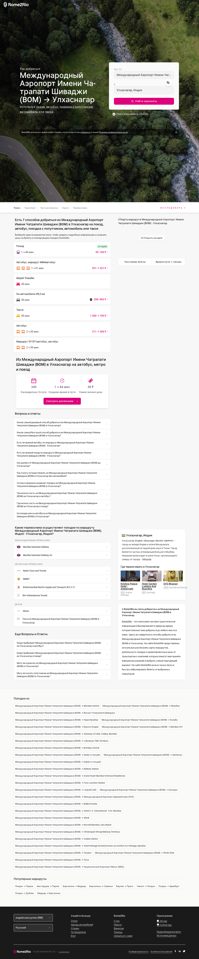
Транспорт (30, 208)
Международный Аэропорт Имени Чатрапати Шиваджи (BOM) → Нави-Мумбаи (56, 720)
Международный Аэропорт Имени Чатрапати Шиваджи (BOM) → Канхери (138, 790)
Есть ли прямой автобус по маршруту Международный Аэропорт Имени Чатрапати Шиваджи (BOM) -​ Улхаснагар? (55, 444)
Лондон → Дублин (24, 893)
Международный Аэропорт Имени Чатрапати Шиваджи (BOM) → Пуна (52, 860)
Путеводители (78, 932)
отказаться (85, 132)
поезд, (40, 106)
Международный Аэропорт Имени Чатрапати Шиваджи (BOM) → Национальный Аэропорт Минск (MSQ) (69, 867)
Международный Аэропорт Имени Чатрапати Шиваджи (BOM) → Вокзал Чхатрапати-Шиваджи (65, 713)
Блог (73, 936)
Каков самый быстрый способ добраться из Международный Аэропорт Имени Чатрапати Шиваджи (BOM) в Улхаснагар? (58, 434)
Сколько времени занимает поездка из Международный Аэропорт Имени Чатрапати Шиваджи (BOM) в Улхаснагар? (56, 484)
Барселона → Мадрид (74, 886)
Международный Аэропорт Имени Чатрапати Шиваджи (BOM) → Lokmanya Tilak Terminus (61, 741)
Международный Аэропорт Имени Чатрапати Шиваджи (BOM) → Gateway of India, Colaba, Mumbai (66, 734)
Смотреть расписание (59, 401)
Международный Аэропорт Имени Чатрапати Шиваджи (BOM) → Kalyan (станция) (58, 762)
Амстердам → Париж (48, 886)
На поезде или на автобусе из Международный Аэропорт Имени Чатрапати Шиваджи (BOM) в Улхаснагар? (56, 515)
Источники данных (166, 935)
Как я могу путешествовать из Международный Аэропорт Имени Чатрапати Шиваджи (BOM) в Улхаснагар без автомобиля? (57, 474)
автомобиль (29, 111)
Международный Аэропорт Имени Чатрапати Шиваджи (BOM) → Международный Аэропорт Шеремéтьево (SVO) (74, 797)
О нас (117, 921)
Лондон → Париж (24, 886)
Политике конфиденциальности (113, 132)
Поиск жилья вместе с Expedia (132, 114)
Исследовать (171, 208)
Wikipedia (146, 559)
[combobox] (144, 75)
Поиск (17, 208)
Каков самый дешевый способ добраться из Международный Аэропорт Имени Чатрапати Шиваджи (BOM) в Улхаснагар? (58, 424)
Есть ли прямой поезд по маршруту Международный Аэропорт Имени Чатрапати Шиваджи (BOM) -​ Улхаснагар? (54, 454)
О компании (64, 952)
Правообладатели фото (169, 932)
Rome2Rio (127, 621)
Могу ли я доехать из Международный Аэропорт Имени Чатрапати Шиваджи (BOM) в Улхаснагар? (57, 664)
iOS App (163, 921)
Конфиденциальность (138, 951)
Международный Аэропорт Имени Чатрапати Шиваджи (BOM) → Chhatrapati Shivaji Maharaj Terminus (67, 832)
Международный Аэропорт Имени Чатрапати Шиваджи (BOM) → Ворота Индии (56, 727)
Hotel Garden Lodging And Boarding (149, 586)
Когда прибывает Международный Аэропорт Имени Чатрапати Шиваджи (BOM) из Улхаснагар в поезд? (59, 654)
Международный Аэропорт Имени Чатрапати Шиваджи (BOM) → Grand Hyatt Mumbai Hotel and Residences (70, 776)
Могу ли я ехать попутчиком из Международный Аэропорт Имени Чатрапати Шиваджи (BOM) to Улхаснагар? (57, 675)
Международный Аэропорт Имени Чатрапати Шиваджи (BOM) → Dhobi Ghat (134, 853)
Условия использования (161, 951)
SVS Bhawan (170, 583)
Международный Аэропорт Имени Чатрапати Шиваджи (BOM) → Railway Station (57, 769)
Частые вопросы (49, 208)
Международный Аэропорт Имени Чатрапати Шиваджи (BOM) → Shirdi (52, 818)
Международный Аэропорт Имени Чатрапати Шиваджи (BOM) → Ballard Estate (56, 804)
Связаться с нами (123, 936)
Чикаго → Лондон (146, 886)
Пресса (118, 924)
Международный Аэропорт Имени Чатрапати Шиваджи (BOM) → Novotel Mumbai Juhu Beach (63, 825)
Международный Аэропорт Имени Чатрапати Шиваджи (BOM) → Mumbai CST (142, 727)
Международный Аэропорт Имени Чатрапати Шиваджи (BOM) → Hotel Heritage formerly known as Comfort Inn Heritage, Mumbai (80, 846)
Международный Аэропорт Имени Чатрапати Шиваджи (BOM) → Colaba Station (56, 839)
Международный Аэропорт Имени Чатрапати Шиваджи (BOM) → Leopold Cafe (55, 790)
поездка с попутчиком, (77, 106)
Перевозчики (80, 208)
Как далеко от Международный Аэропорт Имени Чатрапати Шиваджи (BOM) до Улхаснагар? (59, 464)
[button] (144, 101)
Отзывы (75, 928)
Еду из (118, 69)
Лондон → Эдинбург (168, 886)
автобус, (52, 106)
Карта (65, 208)
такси (49, 111)
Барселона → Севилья (101, 886)
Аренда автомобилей (82, 924)
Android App (165, 925)
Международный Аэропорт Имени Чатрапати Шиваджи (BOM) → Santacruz (143, 755)
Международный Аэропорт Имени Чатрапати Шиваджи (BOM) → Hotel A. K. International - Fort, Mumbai (68, 811)
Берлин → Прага (124, 886)
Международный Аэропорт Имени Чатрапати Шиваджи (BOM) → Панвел (53, 853)
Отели (74, 921)
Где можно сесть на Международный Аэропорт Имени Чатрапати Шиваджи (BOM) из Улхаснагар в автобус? (57, 494)
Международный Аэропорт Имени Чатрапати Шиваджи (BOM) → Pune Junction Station (60, 783)
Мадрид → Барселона (48, 893)
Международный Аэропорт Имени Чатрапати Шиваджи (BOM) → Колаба (140, 720)
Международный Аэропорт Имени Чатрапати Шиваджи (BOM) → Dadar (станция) (57, 755)
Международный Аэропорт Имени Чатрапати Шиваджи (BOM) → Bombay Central (57, 748)
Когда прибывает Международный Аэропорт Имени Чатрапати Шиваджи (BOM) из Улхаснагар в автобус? (59, 644)
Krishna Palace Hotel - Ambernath (129, 586)
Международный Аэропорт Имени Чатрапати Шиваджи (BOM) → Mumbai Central (57, 706)
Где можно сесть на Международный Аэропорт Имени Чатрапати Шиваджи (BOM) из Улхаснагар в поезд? (57, 505)
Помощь (118, 932)
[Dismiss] (176, 132)
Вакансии (119, 928)
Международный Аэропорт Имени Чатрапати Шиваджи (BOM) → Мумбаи (141, 706)
